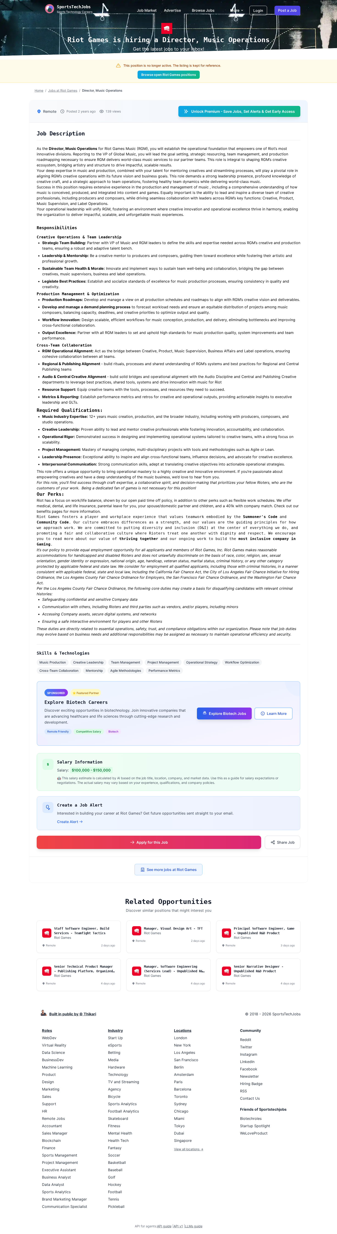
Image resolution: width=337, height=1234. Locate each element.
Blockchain (51, 1140)
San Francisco (186, 1060)
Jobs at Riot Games (62, 90)
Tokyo (179, 1126)
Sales (46, 1096)
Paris (178, 1082)
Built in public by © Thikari (72, 1014)
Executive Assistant (59, 1170)
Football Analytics (123, 1111)
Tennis (113, 1199)
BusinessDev (53, 1060)
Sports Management (59, 1155)
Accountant (52, 1126)
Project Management (163, 662)
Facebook (248, 1069)
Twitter (246, 1047)
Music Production (52, 662)
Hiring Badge (251, 1083)
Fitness (114, 1126)
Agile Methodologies (125, 670)
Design (48, 1082)
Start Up (115, 1038)
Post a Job (287, 10)
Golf (111, 1177)
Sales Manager (54, 1133)
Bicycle (114, 1096)
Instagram (248, 1054)
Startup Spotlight (255, 1126)
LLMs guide (193, 1226)
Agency (114, 1089)
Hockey (114, 1184)
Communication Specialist (64, 1206)
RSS (243, 1091)
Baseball (115, 1170)
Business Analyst (56, 1177)
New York (182, 1045)
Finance (48, 1148)
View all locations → (188, 1149)
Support (49, 1104)
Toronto (181, 1096)
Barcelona (182, 1089)
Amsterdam (184, 1074)
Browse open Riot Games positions (168, 75)
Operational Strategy (202, 662)
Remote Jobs (53, 1118)
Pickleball (116, 1206)
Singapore (183, 1140)
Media (113, 1060)
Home (39, 90)
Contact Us (250, 1098)
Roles (47, 1030)
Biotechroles (251, 1118)
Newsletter (249, 1076)
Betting (114, 1052)
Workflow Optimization (242, 662)
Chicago (181, 1111)
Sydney (180, 1104)
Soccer (114, 1155)
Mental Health (120, 1133)
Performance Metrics (164, 670)
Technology (118, 1074)
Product (49, 1074)
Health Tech (118, 1140)
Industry (115, 1030)
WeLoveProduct (254, 1133)
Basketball (117, 1162)
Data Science (53, 1052)
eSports (115, 1045)
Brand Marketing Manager (64, 1199)
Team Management (125, 662)
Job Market (147, 10)
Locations (182, 1030)
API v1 (178, 1226)
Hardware (116, 1067)
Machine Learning (57, 1067)
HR (44, 1111)
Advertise (172, 10)
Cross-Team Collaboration (58, 670)
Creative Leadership (88, 662)
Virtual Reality (54, 1045)
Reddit (245, 1039)
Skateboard (118, 1118)
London (180, 1038)
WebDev (49, 1038)
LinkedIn (247, 1061)
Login (258, 10)
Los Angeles (184, 1052)
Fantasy (115, 1148)
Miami (179, 1118)
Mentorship (94, 670)
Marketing (50, 1089)
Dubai (179, 1133)
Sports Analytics (56, 1192)
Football (115, 1192)
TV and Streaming (123, 1082)
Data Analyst (53, 1184)
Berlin (179, 1067)
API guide (164, 1226)
